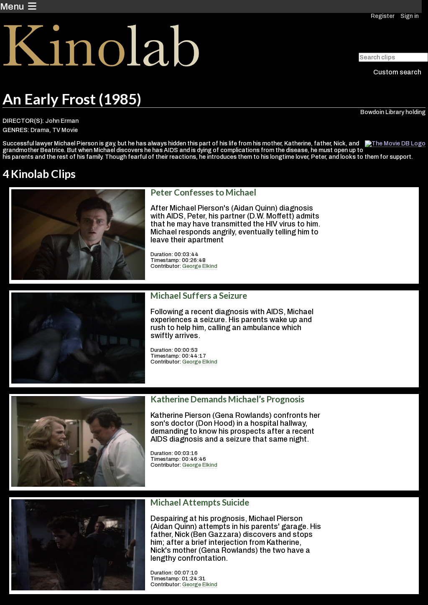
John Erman (62, 121)
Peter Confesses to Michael (203, 192)
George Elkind (199, 266)
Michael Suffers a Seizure (198, 295)
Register (383, 16)
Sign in (409, 16)
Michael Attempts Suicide (199, 502)
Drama (40, 130)
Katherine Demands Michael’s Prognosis (227, 399)
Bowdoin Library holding (392, 112)
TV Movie (65, 130)
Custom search (397, 72)
